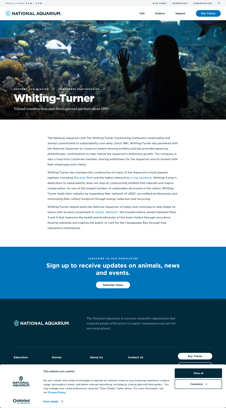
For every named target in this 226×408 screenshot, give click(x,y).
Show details (50, 401)
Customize (196, 383)
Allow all (198, 373)
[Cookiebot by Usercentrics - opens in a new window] (21, 401)
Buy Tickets (195, 356)
